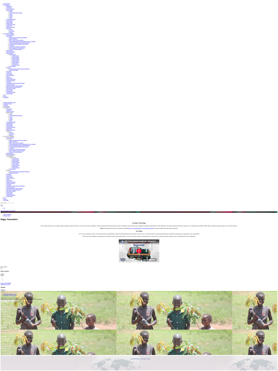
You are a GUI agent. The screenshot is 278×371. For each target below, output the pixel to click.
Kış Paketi (11, 45)
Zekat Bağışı (9, 78)
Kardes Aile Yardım (10, 79)
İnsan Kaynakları (10, 8)
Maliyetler (8, 28)
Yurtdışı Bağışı (9, 20)
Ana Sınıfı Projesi (10, 84)
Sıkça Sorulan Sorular (6, 309)
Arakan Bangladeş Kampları (15, 12)
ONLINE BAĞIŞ (7, 103)
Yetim (10, 18)
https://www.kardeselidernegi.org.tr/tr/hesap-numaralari (140, 228)
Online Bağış (12, 210)
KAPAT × (3, 290)
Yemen (10, 16)
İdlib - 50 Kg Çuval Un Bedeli (16, 40)
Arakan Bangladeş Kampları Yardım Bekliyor (19, 42)
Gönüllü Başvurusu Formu (7, 341)
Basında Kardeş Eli (6, 311)
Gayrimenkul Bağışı (11, 19)
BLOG (5, 96)
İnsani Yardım (9, 10)
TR (1, 205)
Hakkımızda (9, 6)
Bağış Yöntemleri (7, 214)
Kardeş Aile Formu (6, 350)
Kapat (2, 274)
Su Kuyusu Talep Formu (7, 353)
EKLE (16, 300)
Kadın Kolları (9, 23)
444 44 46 (5, 295)
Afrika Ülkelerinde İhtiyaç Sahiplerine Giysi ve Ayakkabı (22, 41)
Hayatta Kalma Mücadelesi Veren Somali (18, 44)
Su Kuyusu (11, 31)
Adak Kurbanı (15, 55)
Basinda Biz (9, 25)
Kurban (11, 29)
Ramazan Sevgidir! (13, 70)
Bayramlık (8, 71)
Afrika (10, 11)
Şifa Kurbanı (15, 63)
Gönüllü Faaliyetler (10, 24)
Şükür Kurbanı (15, 58)
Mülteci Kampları (13, 38)
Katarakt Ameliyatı (10, 80)
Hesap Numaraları (10, 27)
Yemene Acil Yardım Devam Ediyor (17, 46)
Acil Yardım (9, 36)
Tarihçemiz (8, 7)
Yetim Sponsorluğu (10, 52)
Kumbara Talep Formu (6, 343)
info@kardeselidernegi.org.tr (10, 294)
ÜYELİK (5, 105)
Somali (10, 15)
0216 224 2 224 (12, 295)
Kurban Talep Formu (6, 346)
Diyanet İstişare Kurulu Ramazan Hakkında (19, 68)
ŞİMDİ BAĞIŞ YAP (5, 284)
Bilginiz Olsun (6, 215)
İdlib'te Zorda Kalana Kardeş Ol (13, 87)
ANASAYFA (6, 3)
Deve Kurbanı (15, 61)
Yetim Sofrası (9, 74)
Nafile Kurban (12, 54)
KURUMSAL (6, 5)
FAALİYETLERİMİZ (8, 33)
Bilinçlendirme (9, 50)
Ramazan (8, 67)
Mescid (11, 32)
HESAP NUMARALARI (9, 102)
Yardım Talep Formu (6, 338)
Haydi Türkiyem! (10, 75)
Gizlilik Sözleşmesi (6, 316)
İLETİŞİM (5, 97)
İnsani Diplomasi (10, 35)
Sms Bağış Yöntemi (10, 88)
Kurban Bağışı (9, 53)
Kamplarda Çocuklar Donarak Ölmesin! (15, 83)
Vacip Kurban (12, 66)
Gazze (10, 14)
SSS (4, 95)
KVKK (3, 318)
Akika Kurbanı (15, 57)
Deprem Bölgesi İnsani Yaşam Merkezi (18, 37)
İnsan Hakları (9, 22)
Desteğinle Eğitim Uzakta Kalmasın (14, 85)
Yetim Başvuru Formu (6, 348)
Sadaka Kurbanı (16, 59)
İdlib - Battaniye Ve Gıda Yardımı (17, 48)
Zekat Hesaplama (5, 314)
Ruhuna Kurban (16, 62)
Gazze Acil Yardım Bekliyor (15, 49)
